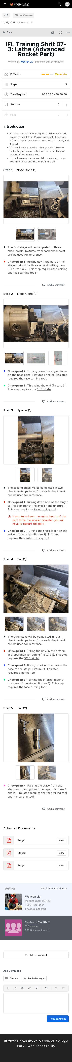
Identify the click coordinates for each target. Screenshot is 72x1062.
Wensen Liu (27, 22)
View (61, 840)
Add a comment (55, 284)
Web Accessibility (41, 1046)
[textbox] (36, 1003)
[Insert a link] (29, 988)
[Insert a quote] (46, 988)
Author (10, 888)
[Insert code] (22, 988)
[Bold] (8, 988)
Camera (13, 978)
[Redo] (63, 988)
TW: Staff (44, 922)
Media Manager (36, 978)
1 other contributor (56, 888)
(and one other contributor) (49, 61)
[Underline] (36, 988)
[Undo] (56, 988)
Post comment (58, 1018)
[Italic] (15, 988)
